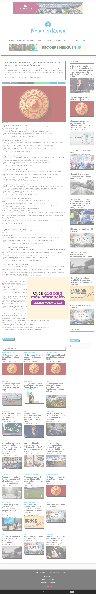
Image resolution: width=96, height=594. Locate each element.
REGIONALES (21, 40)
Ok (72, 591)
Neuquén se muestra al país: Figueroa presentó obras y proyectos (33, 386)
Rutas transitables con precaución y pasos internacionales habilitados (11, 540)
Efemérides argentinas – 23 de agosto (55, 506)
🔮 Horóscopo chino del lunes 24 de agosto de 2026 (11, 357)
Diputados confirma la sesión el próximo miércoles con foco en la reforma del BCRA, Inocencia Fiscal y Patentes (11, 448)
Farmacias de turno (54, 572)
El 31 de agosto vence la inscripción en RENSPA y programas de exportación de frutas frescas (55, 388)
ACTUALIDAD (67, 40)
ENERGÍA (40, 40)
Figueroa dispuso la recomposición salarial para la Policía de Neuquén (55, 416)
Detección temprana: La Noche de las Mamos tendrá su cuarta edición (11, 416)
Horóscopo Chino (12, 334)
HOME (12, 40)
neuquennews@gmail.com (48, 582)
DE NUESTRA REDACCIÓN (53, 40)
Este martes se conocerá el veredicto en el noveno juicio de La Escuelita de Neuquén (55, 540)
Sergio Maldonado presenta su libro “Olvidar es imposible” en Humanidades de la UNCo (33, 447)
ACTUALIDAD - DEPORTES (31, 475)
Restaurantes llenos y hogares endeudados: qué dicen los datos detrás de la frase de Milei (32, 417)
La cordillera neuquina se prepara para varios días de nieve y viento (80, 176)
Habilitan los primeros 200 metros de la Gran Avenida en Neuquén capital (11, 387)
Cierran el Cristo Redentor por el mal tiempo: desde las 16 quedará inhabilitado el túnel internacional (55, 447)
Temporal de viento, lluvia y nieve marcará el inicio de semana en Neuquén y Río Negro (11, 480)
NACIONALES (31, 40)
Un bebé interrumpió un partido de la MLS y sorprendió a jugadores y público (33, 480)
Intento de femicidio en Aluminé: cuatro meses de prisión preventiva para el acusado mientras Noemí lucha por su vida (80, 204)
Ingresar (66, 572)
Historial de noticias (40, 572)
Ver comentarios (8, 339)
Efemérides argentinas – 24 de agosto (33, 538)
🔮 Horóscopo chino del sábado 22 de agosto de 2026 (55, 357)
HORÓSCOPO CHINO (12, 77)
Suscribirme (74, 340)
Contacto (29, 572)
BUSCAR (85, 40)
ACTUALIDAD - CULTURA (31, 441)
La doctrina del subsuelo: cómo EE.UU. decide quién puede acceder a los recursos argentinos (33, 509)
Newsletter (74, 329)
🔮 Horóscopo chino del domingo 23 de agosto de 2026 (33, 357)
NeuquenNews (37, 77)
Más (77, 40)
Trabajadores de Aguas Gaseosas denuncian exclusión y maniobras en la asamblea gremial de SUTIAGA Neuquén (81, 125)
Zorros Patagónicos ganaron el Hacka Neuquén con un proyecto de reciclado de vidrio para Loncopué (11, 510)
